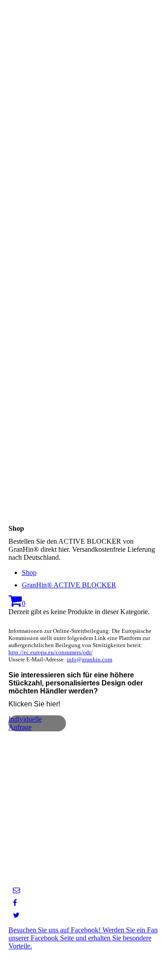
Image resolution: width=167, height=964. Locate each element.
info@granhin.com (89, 659)
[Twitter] (16, 915)
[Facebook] (15, 903)
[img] (83, 241)
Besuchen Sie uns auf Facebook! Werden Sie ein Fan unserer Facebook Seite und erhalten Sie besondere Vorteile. (83, 938)
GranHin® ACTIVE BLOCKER (69, 585)
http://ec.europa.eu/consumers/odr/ (50, 652)
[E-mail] (16, 890)
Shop (29, 572)
